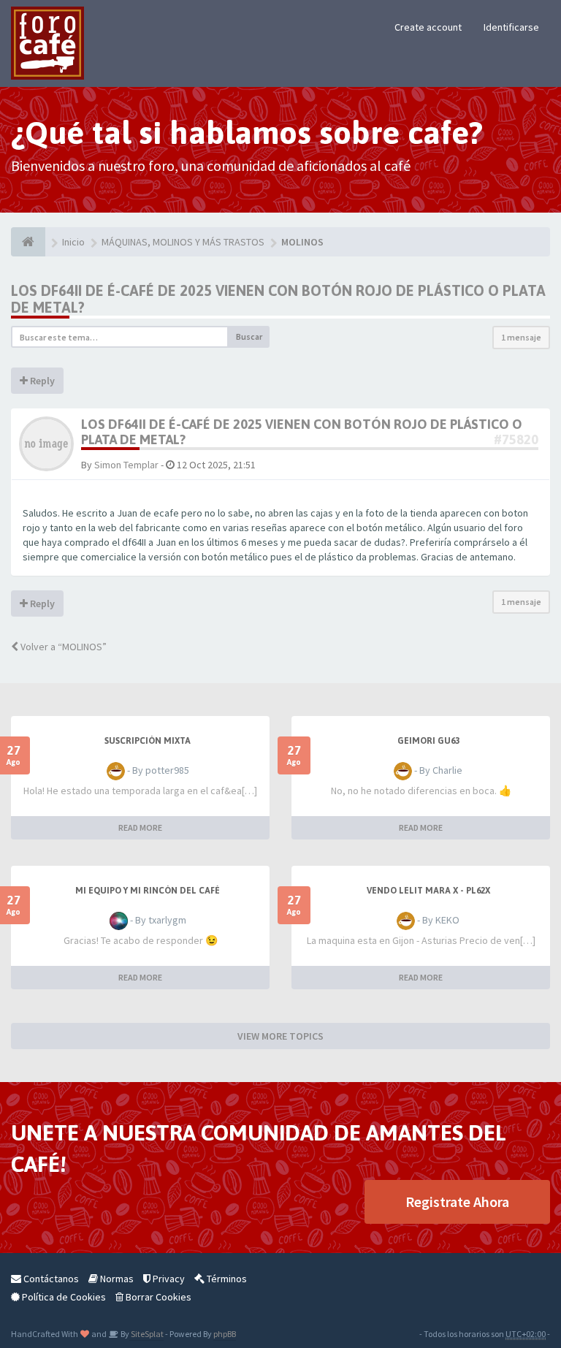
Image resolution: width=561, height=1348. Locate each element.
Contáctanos (50, 1278)
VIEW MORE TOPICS (280, 1036)
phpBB (224, 1333)
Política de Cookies (63, 1296)
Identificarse (511, 27)
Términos (226, 1278)
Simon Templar (126, 464)
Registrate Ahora (457, 1201)
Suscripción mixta (147, 741)
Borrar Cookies (157, 1296)
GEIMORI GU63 (428, 741)
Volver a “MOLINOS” (62, 646)
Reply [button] (41, 380)
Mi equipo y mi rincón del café (147, 891)
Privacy (167, 1278)
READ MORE (140, 827)
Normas (116, 1278)
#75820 (516, 439)
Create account (428, 27)
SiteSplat (146, 1333)
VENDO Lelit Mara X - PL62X (428, 891)
